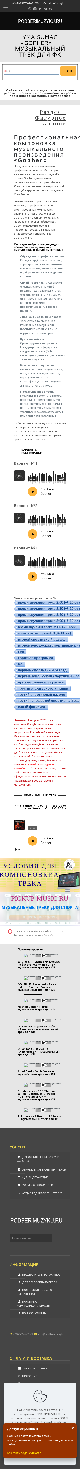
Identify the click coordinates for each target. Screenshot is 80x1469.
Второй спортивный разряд (41, 639)
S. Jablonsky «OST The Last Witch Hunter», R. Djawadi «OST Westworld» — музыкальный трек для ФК (37, 1095)
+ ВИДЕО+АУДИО (35, 1177)
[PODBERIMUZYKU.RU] (40, 21)
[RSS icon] (50, 9)
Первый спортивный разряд (42, 670)
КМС (21, 652)
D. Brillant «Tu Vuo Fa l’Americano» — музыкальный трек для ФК (39, 1051)
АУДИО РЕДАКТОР (42, 1193)
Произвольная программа (41, 682)
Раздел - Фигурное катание (50, 117)
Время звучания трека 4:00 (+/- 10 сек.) (44, 633)
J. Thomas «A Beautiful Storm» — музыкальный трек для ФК (39, 1117)
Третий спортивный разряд (41, 694)
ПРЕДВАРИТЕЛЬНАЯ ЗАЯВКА (41, 1274)
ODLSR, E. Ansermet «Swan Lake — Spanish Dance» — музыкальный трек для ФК (37, 987)
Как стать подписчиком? (24, 1453)
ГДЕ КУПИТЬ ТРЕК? (34, 1368)
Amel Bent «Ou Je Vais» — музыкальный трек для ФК (36, 1073)
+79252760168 (24, 3)
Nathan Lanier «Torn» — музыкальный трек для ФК (36, 1008)
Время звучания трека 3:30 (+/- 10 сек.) (47, 627)
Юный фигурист (31, 707)
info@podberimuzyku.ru (53, 3)
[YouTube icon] (40, 9)
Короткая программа (35, 658)
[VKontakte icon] (35, 9)
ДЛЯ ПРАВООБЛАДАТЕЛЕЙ (39, 1282)
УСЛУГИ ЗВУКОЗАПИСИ (37, 1184)
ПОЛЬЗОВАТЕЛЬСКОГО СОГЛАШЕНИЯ (34, 1292)
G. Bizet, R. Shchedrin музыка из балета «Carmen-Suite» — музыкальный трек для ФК (39, 964)
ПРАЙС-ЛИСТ (30, 1376)
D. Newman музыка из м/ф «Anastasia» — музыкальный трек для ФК (38, 1029)
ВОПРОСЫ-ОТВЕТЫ (34, 1313)
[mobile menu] (5, 6)
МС (20, 664)
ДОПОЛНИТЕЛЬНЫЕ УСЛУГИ (38, 1159)
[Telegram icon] (45, 9)
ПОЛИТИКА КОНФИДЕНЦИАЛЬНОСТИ (33, 1303)
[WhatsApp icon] (29, 9)
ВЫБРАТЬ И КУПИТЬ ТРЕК (40, 917)
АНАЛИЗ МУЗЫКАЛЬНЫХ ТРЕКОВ (44, 1169)
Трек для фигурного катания (43, 688)
